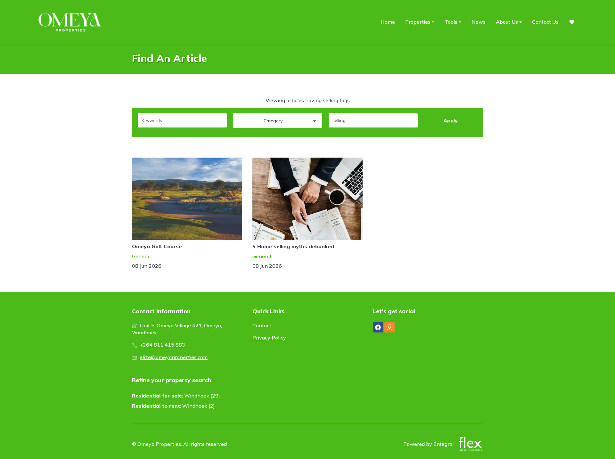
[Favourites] (572, 22)
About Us (507, 22)
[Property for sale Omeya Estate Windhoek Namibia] (70, 22)
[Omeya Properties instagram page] (389, 327)
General (141, 256)
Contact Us (545, 22)
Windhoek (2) (198, 406)
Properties (418, 22)
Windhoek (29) (202, 395)
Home (388, 22)
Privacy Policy (269, 337)
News (479, 22)
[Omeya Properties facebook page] (378, 327)
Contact (261, 325)
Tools (452, 22)
